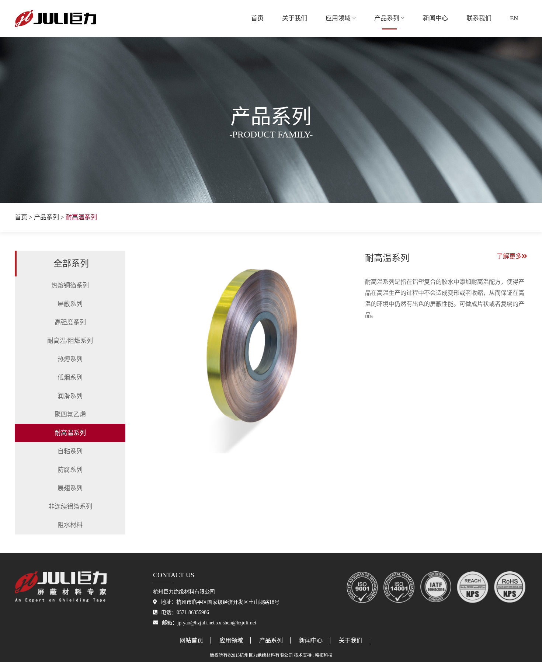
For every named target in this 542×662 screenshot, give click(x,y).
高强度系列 (70, 322)
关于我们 (294, 18)
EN (514, 18)
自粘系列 (70, 451)
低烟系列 (70, 377)
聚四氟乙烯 (70, 414)
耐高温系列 (70, 432)
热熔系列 (70, 359)
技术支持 (303, 655)
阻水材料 (70, 525)
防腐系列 (70, 469)
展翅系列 (70, 488)
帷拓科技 (324, 655)
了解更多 (509, 256)
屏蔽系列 (70, 303)
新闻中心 (435, 18)
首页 (257, 18)
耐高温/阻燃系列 (70, 340)
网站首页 (191, 640)
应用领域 (338, 18)
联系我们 (478, 18)
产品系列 (386, 18)
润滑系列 (70, 396)
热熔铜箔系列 (70, 285)
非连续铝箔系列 (70, 506)
